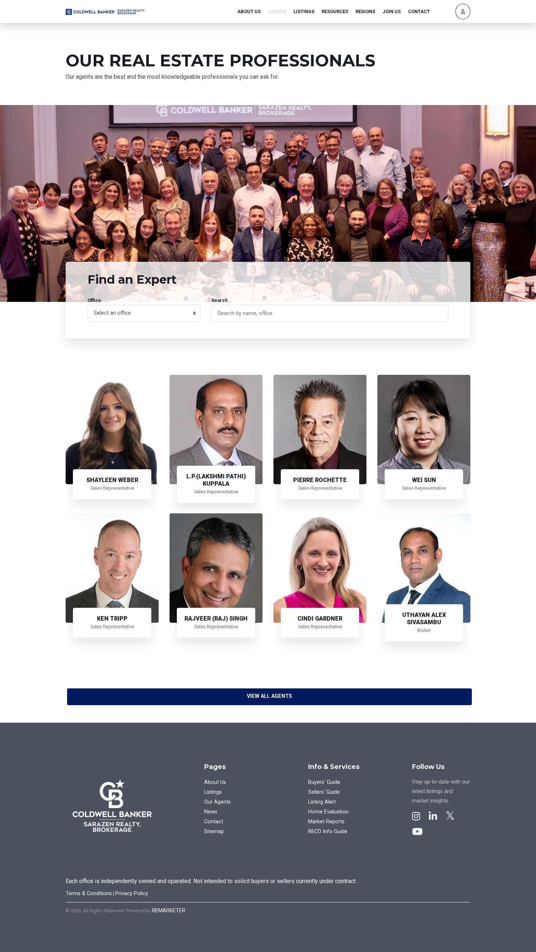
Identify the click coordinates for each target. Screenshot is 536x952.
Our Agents (217, 802)
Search (219, 300)
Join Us (391, 11)
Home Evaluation (328, 812)
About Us (249, 11)
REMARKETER (168, 911)
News (210, 812)
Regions (365, 11)
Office (94, 300)
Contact (419, 11)
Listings (304, 11)
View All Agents (269, 696)
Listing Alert (322, 802)
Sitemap (214, 831)
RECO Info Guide (327, 831)
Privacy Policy (131, 893)
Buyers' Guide (324, 782)
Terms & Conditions (89, 893)
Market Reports (326, 822)
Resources (335, 11)
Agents (277, 11)
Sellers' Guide (324, 792)
